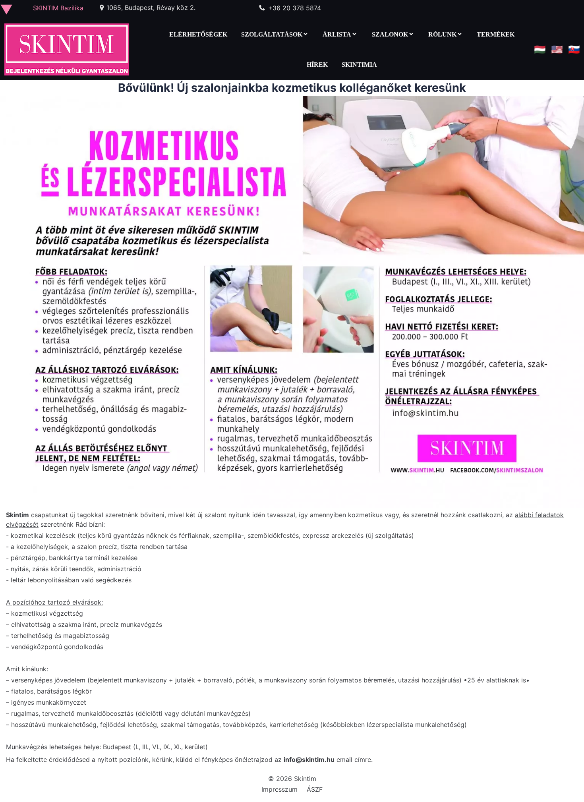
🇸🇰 (574, 49)
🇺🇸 (557, 49)
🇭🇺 (540, 49)
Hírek (317, 64)
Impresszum (279, 789)
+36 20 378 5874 (294, 8)
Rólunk (442, 34)
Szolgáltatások (271, 34)
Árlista (337, 34)
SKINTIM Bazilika (58, 8)
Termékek (495, 34)
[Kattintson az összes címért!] (9, 9)
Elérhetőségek (198, 34)
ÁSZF (315, 789)
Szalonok (390, 34)
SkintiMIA (359, 64)
